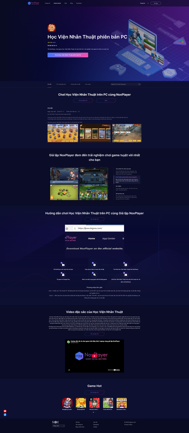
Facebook (79, 3)
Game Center (57, 3)
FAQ (66, 3)
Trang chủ (47, 3)
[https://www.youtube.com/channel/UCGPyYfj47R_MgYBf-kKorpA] (5, 411)
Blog (71, 3)
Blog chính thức (80, 427)
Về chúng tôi (79, 424)
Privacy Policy (128, 424)
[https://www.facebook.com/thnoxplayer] (5, 414)
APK (106, 100)
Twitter (95, 427)
